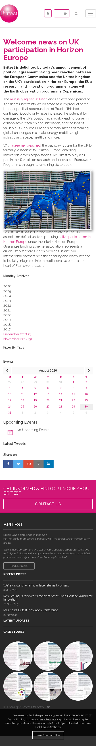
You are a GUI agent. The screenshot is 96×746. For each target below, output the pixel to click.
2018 (7, 325)
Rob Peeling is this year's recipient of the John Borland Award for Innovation (47, 597)
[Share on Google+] (28, 464)
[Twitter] (48, 707)
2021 (6, 310)
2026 (7, 286)
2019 (7, 320)
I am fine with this (48, 735)
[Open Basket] (64, 13)
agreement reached (26, 145)
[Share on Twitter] (18, 464)
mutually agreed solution (29, 99)
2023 (7, 301)
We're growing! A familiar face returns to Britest (36, 585)
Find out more (18, 565)
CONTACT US (48, 504)
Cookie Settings (51, 727)
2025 (7, 291)
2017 (6, 329)
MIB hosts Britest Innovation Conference (30, 610)
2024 (7, 296)
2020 (7, 315)
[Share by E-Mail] (38, 464)
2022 (7, 305)
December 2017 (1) (17, 334)
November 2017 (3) (17, 339)
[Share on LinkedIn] (49, 464)
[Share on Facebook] (8, 464)
